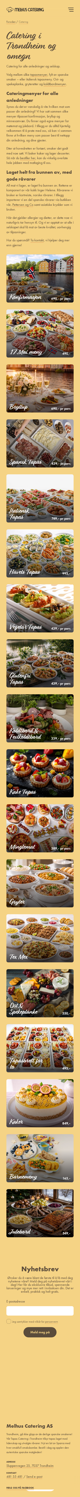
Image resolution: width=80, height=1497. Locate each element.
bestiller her (27, 158)
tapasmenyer (38, 74)
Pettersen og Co (22, 204)
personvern (51, 1321)
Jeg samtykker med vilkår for (35, 1321)
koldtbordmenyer (55, 84)
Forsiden (11, 22)
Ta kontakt (37, 240)
